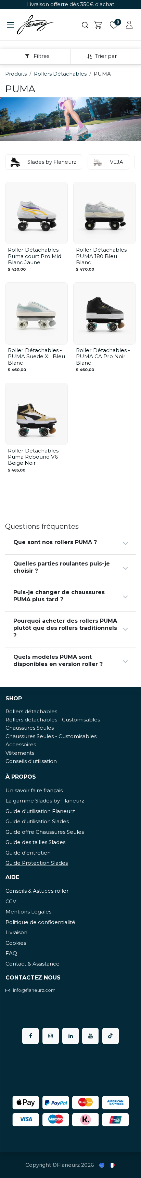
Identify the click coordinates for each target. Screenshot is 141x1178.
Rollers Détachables (60, 73)
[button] (105, 56)
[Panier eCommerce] (98, 25)
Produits (16, 73)
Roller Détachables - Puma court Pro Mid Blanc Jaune (35, 255)
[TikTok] (110, 1036)
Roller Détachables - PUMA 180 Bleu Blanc (103, 255)
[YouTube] (90, 1036)
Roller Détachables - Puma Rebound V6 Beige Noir (35, 456)
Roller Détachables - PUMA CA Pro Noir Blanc (103, 356)
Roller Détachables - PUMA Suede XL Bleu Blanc (36, 356)
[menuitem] (102, 1165)
